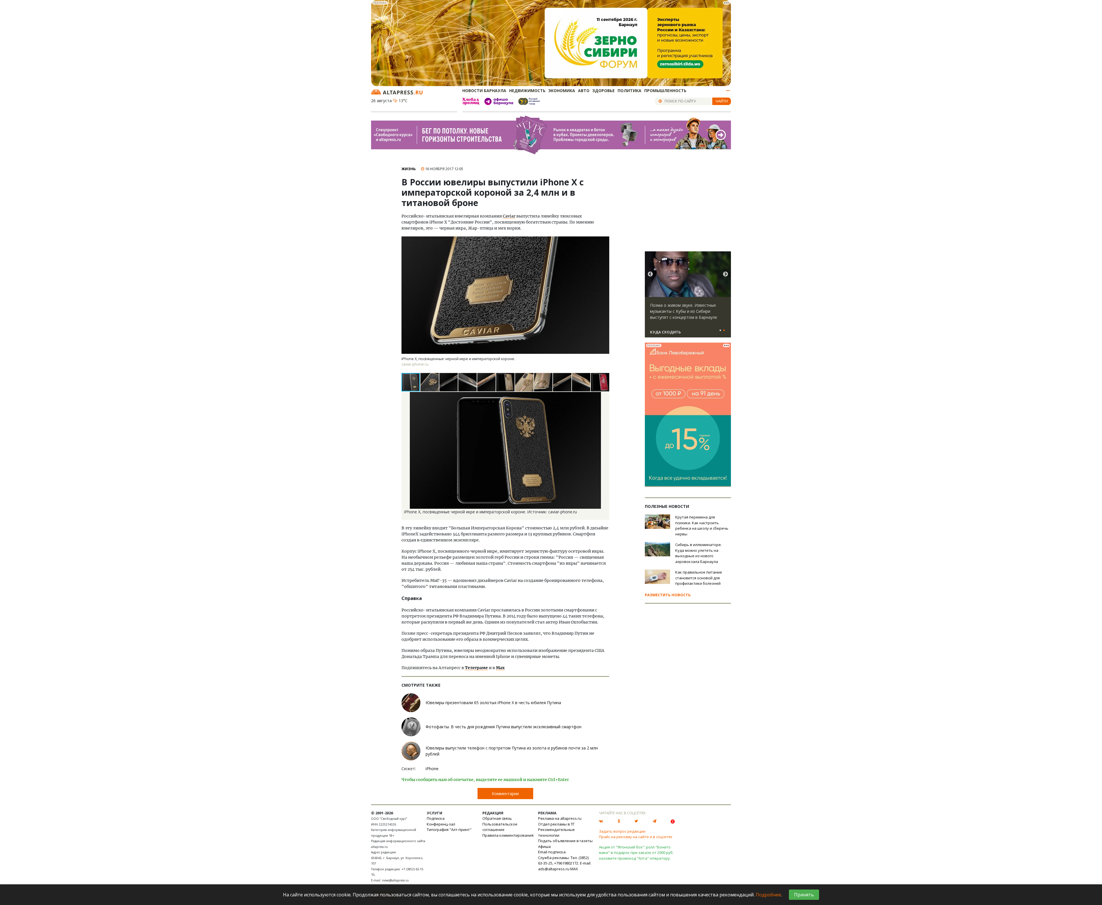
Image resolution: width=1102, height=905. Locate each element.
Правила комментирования (507, 835)
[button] (429, 382)
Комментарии (505, 793)
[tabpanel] (688, 297)
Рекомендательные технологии (556, 832)
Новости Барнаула (484, 90)
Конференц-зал (441, 824)
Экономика (561, 90)
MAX (574, 868)
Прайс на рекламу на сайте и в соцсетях (635, 836)
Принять (804, 895)
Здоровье (603, 90)
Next (725, 274)
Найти (722, 101)
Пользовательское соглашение (499, 827)
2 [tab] (724, 330)
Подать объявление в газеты (565, 840)
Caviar (509, 216)
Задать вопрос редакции (622, 831)
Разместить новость (668, 594)
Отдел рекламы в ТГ (556, 824)
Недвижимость (527, 90)
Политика (629, 90)
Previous (650, 274)
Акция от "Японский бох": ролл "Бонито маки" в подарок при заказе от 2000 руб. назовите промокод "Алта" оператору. (636, 852)
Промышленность (665, 90)
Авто (583, 90)
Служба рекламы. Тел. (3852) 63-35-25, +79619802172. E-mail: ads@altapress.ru (564, 863)
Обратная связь (497, 818)
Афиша (544, 846)
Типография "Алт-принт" (449, 829)
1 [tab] (720, 330)
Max (500, 667)
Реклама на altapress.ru (559, 818)
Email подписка (552, 851)
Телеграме (476, 667)
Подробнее (768, 895)
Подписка (436, 818)
